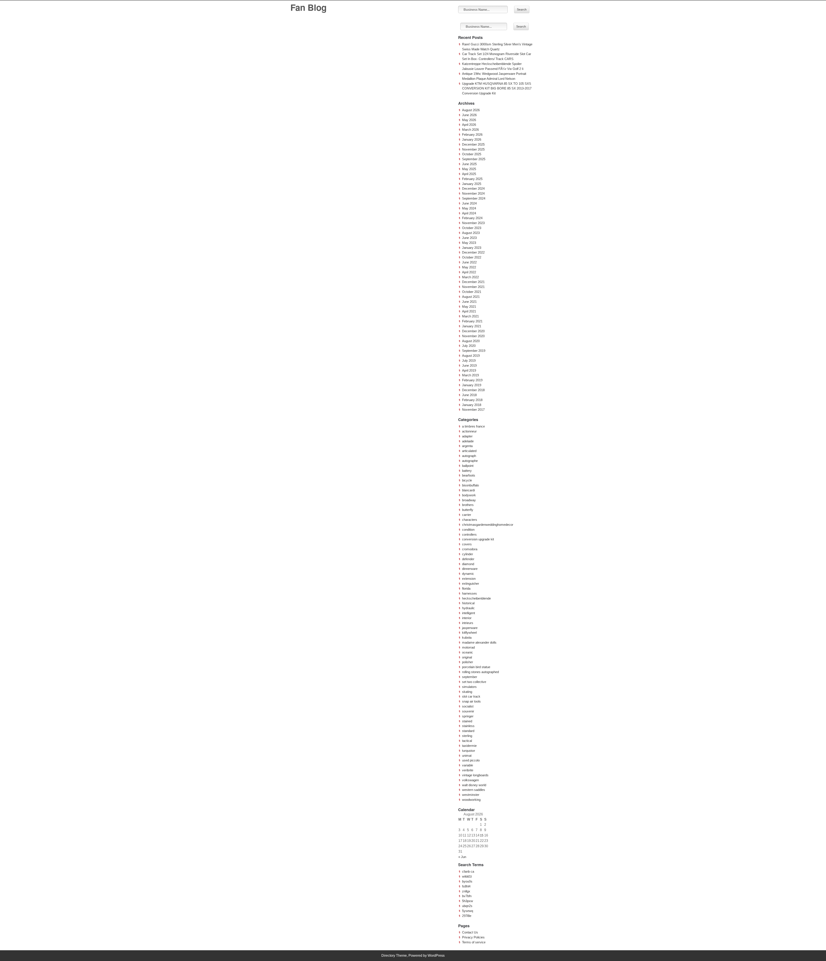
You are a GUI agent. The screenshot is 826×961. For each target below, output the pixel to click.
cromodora (469, 549)
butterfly (467, 510)
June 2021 (469, 301)
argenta (467, 446)
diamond (468, 564)
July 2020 (469, 345)
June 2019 (469, 365)
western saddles (473, 790)
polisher (467, 662)
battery (467, 470)
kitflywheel (469, 632)
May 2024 (469, 208)
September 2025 (473, 159)
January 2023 (471, 247)
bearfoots (468, 475)
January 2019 (471, 385)
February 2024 (472, 218)
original (467, 657)
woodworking (471, 799)
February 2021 (472, 321)
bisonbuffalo (470, 485)
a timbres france (473, 426)
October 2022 (471, 257)
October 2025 (471, 154)
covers (467, 544)
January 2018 (471, 405)
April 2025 (469, 174)
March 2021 (470, 316)
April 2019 (469, 370)
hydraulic (468, 608)
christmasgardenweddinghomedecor (487, 524)
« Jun (462, 857)
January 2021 (471, 326)
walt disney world (474, 785)
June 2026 (469, 115)
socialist (467, 706)
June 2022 (469, 262)
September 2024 (473, 198)
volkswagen (470, 780)
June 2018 (469, 395)
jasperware (470, 628)
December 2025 (473, 144)
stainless (468, 726)
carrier (466, 515)
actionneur (469, 431)
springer (467, 716)
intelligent (468, 613)
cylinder (467, 554)
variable (467, 765)
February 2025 (472, 179)
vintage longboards (475, 775)
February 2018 (472, 400)
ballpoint (467, 465)
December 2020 (473, 331)
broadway (469, 500)
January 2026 (471, 139)
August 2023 (471, 233)
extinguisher (470, 583)
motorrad (468, 647)
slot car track (471, 696)
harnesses (469, 593)
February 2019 (472, 380)
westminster (470, 794)
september (469, 677)
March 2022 (470, 277)
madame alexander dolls (479, 642)
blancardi (468, 490)
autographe (470, 461)
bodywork (469, 495)
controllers (469, 534)
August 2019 (471, 355)
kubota (467, 637)
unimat (467, 755)
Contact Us (470, 932)
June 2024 (469, 203)
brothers (468, 505)
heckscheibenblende (476, 598)
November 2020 (473, 336)
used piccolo (471, 760)
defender (468, 559)
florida (466, 588)
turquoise (468, 750)
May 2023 (469, 242)
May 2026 (469, 120)
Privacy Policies (473, 937)
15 (481, 835)
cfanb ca (468, 871)
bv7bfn (467, 896)
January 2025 (471, 184)
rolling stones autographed (480, 672)
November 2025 (473, 149)
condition (468, 529)
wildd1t (467, 876)
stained (467, 721)
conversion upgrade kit (478, 539)
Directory (388, 955)
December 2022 (473, 252)
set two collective (474, 682)
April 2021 (469, 311)
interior (467, 618)
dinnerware (470, 568)
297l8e (466, 916)
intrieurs (467, 623)
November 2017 (473, 409)
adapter (467, 436)
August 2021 (471, 296)
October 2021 (471, 292)
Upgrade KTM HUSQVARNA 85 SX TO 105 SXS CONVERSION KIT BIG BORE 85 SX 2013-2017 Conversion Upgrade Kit (497, 88)
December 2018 (473, 390)
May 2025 (469, 169)
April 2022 (469, 272)
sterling (467, 736)
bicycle (467, 480)
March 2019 (470, 375)
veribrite (467, 770)
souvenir (468, 711)
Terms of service (473, 942)
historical (468, 603)
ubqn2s (467, 906)
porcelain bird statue (476, 667)
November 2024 (473, 193)
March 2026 (470, 129)
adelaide (468, 441)
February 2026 (472, 134)
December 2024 (473, 188)
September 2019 (473, 350)
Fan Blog (308, 7)
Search (522, 9)
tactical (467, 741)
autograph (469, 456)
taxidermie (469, 745)
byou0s (467, 881)
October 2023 (471, 228)
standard (468, 731)
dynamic (468, 573)
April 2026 (469, 124)
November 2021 (473, 287)
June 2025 (469, 164)
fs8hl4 (466, 886)
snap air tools (471, 701)
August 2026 (471, 110)
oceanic (467, 652)
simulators (469, 687)
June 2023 (469, 238)
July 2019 (469, 360)
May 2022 (469, 267)
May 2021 (469, 306)
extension (469, 578)
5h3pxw (467, 901)
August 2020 (471, 341)
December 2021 (473, 282)
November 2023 (473, 223)
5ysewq (467, 911)
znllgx (466, 891)
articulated (469, 451)
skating (467, 691)
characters (469, 519)
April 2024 (469, 213)
